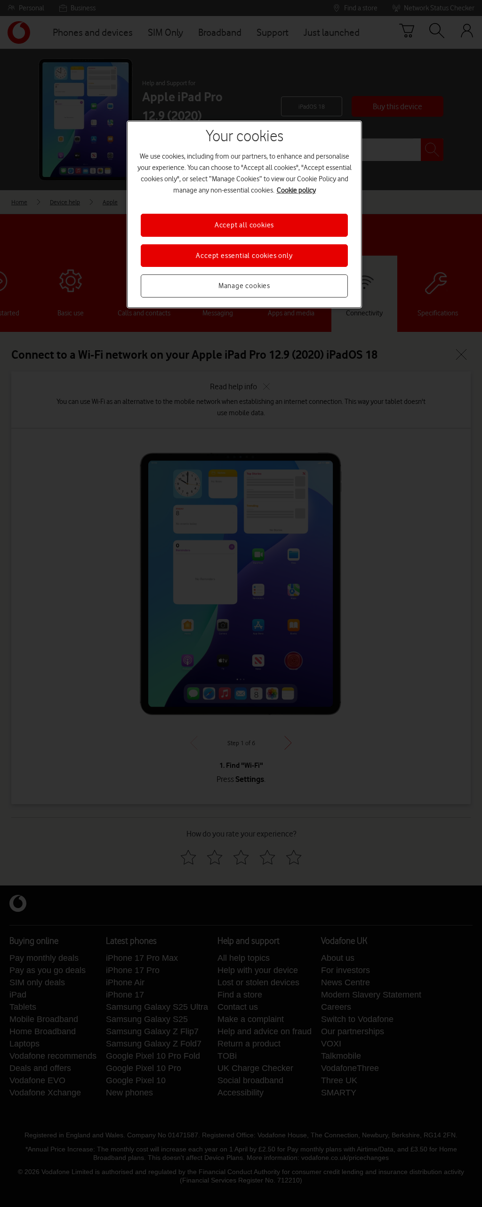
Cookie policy (296, 190)
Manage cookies (244, 286)
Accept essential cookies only (244, 255)
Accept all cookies (244, 225)
